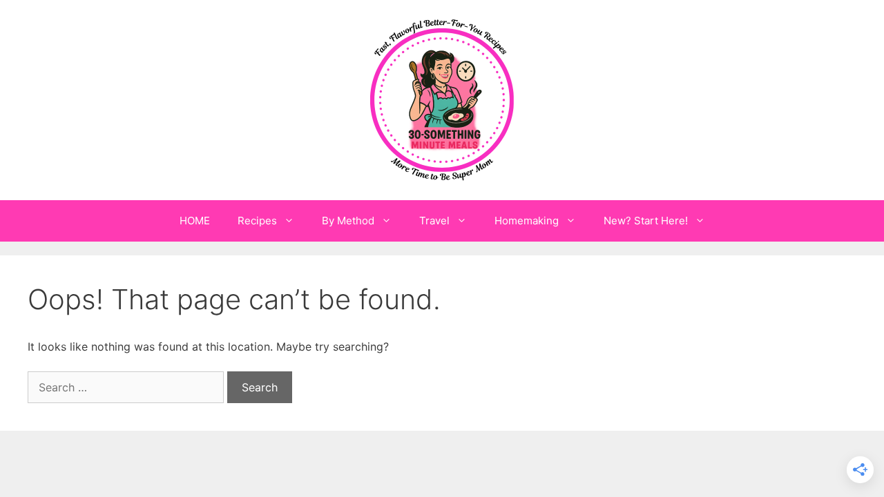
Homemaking (526, 220)
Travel (434, 220)
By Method (348, 220)
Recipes (257, 220)
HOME (195, 220)
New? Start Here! (646, 220)
